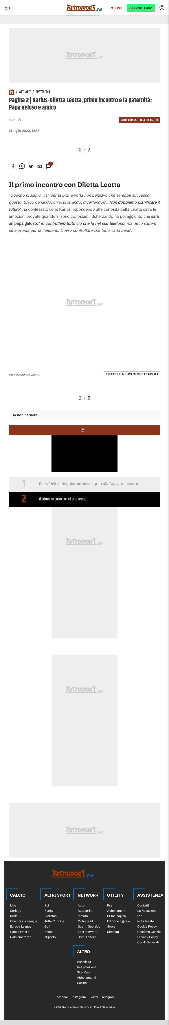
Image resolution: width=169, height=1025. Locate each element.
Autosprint (85, 911)
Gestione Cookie (149, 932)
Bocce (48, 932)
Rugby (48, 911)
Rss (109, 905)
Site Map (83, 972)
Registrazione (86, 967)
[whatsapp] (22, 166)
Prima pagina (116, 916)
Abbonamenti (116, 911)
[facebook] (13, 166)
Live (118, 7)
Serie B (15, 916)
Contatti (143, 905)
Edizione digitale (118, 921)
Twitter (93, 997)
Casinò (82, 983)
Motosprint (85, 921)
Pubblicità (84, 962)
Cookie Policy (147, 926)
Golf (47, 926)
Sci (46, 905)
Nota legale (145, 921)
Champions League (23, 921)
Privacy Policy (147, 937)
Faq (139, 916)
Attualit (25, 92)
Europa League (20, 926)
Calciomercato (20, 937)
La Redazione (146, 911)
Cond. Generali (148, 942)
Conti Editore (87, 937)
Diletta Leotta (149, 119)
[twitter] (30, 166)
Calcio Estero (19, 932)
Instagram (79, 997)
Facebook (61, 997)
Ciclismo (50, 916)
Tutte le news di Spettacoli (132, 374)
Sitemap (113, 932)
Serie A (15, 911)
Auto (81, 905)
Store (111, 926)
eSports (50, 937)
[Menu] (7, 8)
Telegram (108, 997)
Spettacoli (43, 92)
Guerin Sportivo (89, 926)
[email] (39, 166)
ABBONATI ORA (140, 7)
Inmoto (83, 916)
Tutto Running (54, 921)
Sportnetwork (87, 932)
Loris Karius (129, 119)
